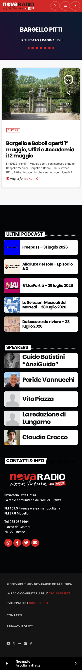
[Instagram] (8, 543)
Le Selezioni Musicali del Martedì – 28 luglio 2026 (44, 305)
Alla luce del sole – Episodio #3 (47, 267)
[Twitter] (26, 543)
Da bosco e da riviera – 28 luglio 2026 (46, 324)
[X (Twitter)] (14, 643)
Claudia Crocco (45, 437)
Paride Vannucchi (48, 380)
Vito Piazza (38, 399)
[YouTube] (8, 643)
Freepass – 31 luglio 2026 (45, 247)
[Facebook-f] (17, 543)
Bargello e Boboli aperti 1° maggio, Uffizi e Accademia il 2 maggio (40, 150)
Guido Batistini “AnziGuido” (43, 361)
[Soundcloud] (19, 643)
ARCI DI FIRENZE (59, 593)
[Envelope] (35, 543)
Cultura (13, 130)
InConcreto (38, 603)
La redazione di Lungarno (44, 418)
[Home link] (18, 6)
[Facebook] (31, 643)
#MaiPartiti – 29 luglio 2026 (47, 285)
